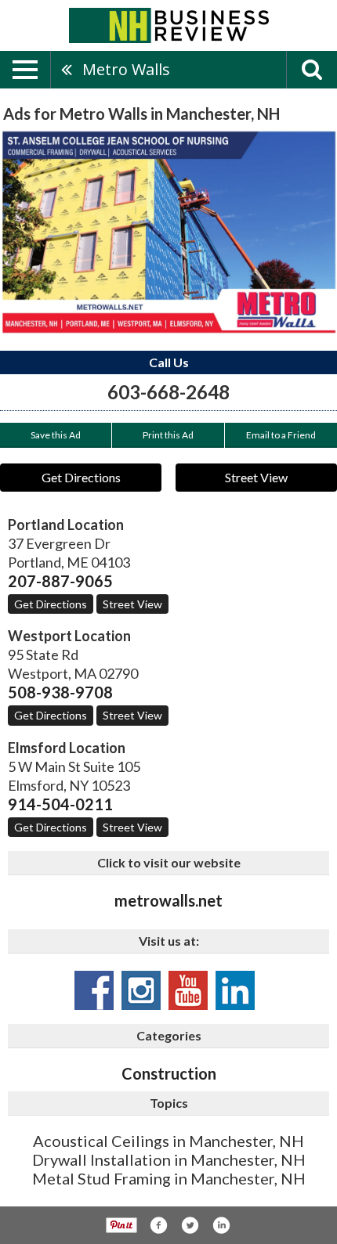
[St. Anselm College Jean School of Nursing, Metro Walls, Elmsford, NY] (168, 232)
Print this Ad (168, 435)
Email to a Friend (281, 435)
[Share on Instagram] (221, 1225)
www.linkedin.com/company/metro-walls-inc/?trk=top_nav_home (235, 990)
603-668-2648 (168, 391)
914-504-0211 (60, 804)
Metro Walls (126, 69)
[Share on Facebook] (158, 1225)
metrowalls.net (168, 900)
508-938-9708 (60, 692)
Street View (256, 477)
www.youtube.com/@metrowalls (188, 990)
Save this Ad (56, 435)
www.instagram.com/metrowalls (141, 990)
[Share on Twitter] (189, 1225)
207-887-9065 (60, 581)
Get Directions (81, 477)
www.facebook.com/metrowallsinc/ (94, 990)
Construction (168, 1073)
